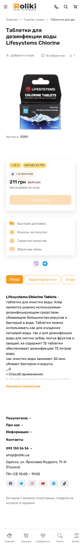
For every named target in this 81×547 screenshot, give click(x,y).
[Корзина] (75, 6)
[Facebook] (10, 483)
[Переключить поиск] (66, 6)
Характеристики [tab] (43, 279)
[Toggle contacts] (56, 6)
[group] (40, 102)
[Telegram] (53, 483)
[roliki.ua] (24, 6)
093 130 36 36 (17, 448)
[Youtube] (43, 483)
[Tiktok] (64, 483)
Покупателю (17, 418)
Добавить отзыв (22, 55)
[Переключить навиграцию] (6, 6)
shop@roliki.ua (17, 455)
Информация (17, 432)
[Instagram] (32, 483)
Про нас (13, 425)
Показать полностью (23, 386)
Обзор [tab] (15, 279)
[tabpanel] (40, 341)
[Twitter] (21, 483)
